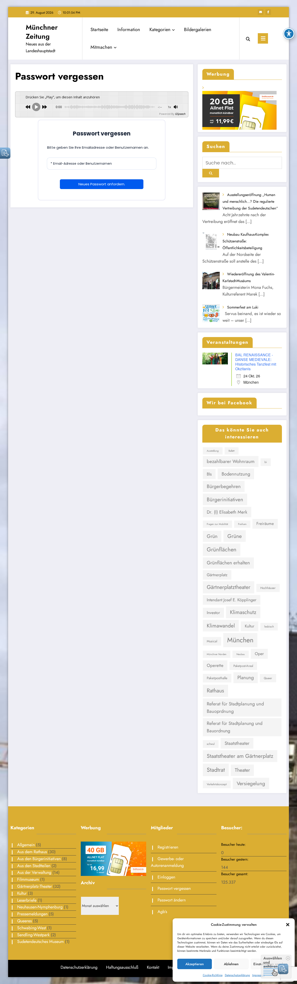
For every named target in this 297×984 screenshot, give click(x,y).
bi (266, 462)
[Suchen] (248, 38)
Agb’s (162, 912)
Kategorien (160, 29)
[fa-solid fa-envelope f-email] (260, 12)
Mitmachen (101, 47)
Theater (242, 770)
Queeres (24, 921)
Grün (212, 536)
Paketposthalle (217, 678)
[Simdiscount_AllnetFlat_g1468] (113, 858)
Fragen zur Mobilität (217, 524)
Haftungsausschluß (122, 967)
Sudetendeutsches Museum (40, 942)
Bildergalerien (197, 29)
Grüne (234, 536)
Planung (245, 677)
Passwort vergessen (174, 888)
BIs (209, 474)
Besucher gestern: (235, 859)
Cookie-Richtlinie (213, 975)
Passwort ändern (172, 900)
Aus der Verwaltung (34, 872)
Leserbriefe (26, 900)
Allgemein (26, 845)
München (240, 640)
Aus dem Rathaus (32, 852)
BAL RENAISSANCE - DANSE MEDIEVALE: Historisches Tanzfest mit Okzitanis (255, 361)
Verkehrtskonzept (217, 784)
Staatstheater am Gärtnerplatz (240, 756)
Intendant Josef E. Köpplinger (231, 600)
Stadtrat (216, 770)
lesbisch (269, 626)
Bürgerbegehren (224, 486)
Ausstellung (213, 451)
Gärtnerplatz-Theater (34, 886)
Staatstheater (237, 743)
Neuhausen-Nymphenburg (40, 907)
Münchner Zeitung (42, 31)
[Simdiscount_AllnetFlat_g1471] (239, 110)
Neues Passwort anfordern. (101, 184)
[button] (287, 924)
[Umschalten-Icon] (263, 38)
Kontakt (153, 967)
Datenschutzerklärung (237, 975)
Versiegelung (251, 783)
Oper (259, 654)
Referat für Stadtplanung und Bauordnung (234, 727)
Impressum (258, 975)
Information (128, 29)
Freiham (242, 524)
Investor (213, 613)
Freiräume (265, 524)
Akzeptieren (194, 964)
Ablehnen (231, 964)
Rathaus (215, 691)
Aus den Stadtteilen (33, 866)
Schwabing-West (31, 928)
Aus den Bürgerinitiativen (39, 859)
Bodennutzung (236, 473)
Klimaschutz (243, 612)
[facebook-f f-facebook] (268, 12)
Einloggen (166, 877)
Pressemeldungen (32, 914)
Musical (212, 641)
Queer (268, 678)
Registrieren (168, 847)
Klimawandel (221, 625)
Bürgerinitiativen (225, 499)
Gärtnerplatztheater (228, 587)
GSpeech (180, 114)
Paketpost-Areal (243, 666)
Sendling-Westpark (33, 935)
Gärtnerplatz (217, 575)
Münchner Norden (216, 654)
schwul (211, 744)
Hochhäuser (268, 588)
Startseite (99, 29)
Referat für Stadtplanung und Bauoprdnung (235, 707)
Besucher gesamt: (235, 874)
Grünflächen (221, 549)
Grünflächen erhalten (228, 562)
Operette (215, 665)
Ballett (232, 451)
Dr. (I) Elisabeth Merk (227, 512)
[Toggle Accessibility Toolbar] (288, 33)
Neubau (240, 654)
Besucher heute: (234, 844)
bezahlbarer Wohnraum (231, 461)
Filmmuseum (28, 879)
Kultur (249, 626)
